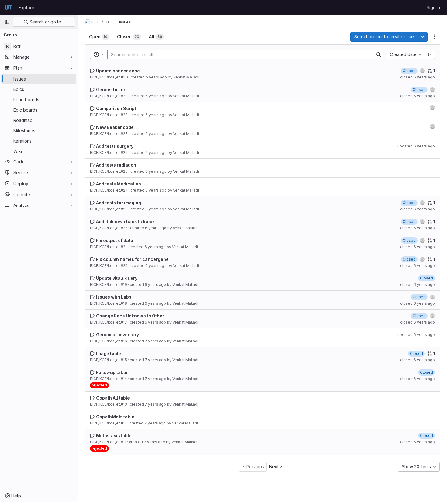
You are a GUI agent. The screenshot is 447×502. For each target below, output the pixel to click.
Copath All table (113, 397)
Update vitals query (116, 278)
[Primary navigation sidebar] (7, 22)
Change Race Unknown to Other (130, 315)
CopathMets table (115, 416)
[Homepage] (8, 7)
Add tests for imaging (118, 202)
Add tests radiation (116, 165)
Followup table (111, 372)
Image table (108, 353)
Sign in (433, 7)
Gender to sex (111, 89)
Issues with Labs (113, 296)
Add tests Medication (118, 183)
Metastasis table (114, 435)
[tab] (99, 36)
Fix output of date (114, 240)
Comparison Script (116, 108)
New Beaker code (115, 127)
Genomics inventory (117, 334)
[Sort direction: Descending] (430, 54)
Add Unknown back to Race (125, 221)
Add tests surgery (114, 146)
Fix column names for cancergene (132, 259)
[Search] (378, 54)
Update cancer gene (118, 70)
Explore (26, 7)
